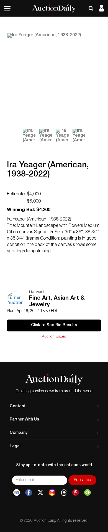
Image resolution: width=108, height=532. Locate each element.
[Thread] (64, 493)
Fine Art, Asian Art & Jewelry (56, 302)
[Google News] (16, 493)
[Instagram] (52, 493)
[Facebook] (28, 493)
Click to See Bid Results (54, 325)
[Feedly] (87, 493)
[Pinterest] (75, 493)
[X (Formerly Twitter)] (40, 493)
